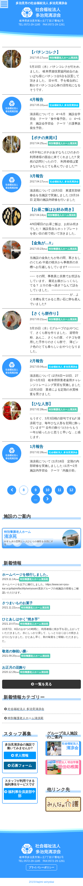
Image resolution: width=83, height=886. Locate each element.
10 (47, 490)
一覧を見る (43, 684)
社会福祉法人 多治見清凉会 (25, 709)
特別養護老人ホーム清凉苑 (25, 718)
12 (71, 490)
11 (59, 490)
